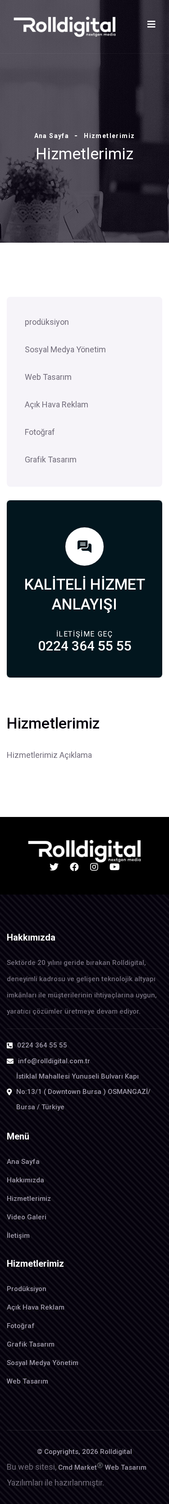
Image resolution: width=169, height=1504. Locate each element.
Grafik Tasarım (51, 459)
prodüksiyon (47, 322)
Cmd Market (80, 1467)
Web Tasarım (48, 377)
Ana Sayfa (51, 135)
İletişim (18, 1236)
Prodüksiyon (26, 1289)
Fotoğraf (40, 432)
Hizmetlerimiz (29, 1199)
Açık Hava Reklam (56, 404)
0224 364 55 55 (85, 646)
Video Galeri (26, 1217)
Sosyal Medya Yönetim (65, 349)
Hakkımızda (25, 1180)
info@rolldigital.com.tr (54, 1061)
